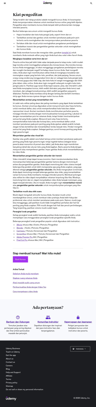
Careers (9, 365)
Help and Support (13, 372)
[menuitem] (81, 349)
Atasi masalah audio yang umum (26, 282)
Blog (8, 369)
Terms (8, 379)
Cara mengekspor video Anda (25, 291)
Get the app (11, 355)
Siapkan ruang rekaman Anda (25, 278)
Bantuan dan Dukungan (18, 321)
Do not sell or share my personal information (24, 389)
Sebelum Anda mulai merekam (26, 273)
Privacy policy (11, 382)
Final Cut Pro (22, 240)
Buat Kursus (20, 259)
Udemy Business (13, 348)
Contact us (10, 362)
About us (9, 358)
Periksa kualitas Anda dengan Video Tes (29, 287)
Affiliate (9, 376)
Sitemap (9, 386)
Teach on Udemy (13, 352)
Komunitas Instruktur (48, 321)
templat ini (66, 52)
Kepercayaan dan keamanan (78, 321)
